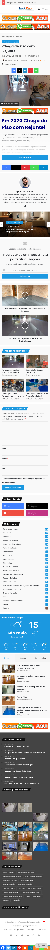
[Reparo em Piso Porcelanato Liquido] (40, 798)
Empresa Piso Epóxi (26, 880)
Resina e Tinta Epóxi (10, 578)
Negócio (6, 608)
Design (5, 604)
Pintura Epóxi (8, 555)
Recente (23, 658)
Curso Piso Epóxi (9, 582)
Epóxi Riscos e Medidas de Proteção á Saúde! (37, 395)
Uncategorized (8, 559)
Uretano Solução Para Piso (13, 574)
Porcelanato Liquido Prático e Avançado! (10, 371)
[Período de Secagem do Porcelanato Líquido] (25, 856)
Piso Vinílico (7, 563)
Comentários (40, 658)
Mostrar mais (24, 157)
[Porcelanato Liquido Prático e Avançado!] (13, 361)
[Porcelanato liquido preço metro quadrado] (8, 689)
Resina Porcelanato (10, 540)
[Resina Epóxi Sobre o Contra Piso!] (37, 361)
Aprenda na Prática (10, 548)
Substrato (6, 900)
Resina (28, 896)
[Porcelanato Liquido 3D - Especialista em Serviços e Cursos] (25, 9)
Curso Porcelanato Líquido (33, 876)
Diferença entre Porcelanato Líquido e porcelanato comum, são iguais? (32, 710)
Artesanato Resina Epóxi (12, 544)
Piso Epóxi (7, 533)
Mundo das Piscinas (10, 567)
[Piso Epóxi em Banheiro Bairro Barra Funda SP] (40, 817)
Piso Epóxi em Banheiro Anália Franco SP (20, 3)
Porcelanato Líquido (16, 37)
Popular (7, 658)
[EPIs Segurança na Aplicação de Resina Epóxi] (13, 385)
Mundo (22, 929)
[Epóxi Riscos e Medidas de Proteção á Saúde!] (37, 385)
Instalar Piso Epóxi (9, 884)
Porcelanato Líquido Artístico (31, 892)
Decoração (7, 537)
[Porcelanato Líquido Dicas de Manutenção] (25, 826)
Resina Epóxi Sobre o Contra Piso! (34, 371)
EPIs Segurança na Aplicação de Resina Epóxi (13, 395)
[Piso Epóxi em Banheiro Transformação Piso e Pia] (9, 798)
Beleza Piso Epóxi (9, 872)
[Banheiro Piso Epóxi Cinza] (25, 798)
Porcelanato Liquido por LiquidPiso (25, 926)
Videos (5, 597)
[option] (25, 224)
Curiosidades (8, 552)
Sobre (11, 929)
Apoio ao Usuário (10, 60)
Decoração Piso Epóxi (10, 880)
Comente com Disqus (37, 413)
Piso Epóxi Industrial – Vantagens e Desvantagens (21, 585)
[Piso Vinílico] (8, 700)
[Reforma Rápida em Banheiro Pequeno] (25, 817)
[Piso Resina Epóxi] (25, 846)
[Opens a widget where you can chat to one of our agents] (41, 946)
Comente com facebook (22, 413)
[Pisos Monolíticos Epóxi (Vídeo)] (9, 856)
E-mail (5, 458)
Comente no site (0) (8, 413)
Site (3, 468)
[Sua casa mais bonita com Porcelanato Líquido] (8, 669)
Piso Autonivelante (9, 888)
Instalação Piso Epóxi (25, 884)
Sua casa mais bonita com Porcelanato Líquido (28, 667)
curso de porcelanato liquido (12, 876)
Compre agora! (41, 929)
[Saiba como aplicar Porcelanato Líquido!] (8, 679)
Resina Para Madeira (11, 570)
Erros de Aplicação (10, 593)
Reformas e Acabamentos (13, 601)
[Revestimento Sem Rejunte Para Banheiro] (40, 807)
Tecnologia (30, 929)
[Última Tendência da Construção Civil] (9, 835)
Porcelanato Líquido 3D (10, 892)
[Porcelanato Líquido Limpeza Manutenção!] (9, 826)
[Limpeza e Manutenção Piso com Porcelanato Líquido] (40, 826)
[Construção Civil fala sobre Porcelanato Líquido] (9, 846)
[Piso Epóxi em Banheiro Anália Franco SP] (9, 817)
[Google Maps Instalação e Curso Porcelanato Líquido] (40, 835)
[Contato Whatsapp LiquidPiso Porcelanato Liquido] (25, 18)
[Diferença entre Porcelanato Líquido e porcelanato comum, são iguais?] (8, 710)
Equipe (16, 929)
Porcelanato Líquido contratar (12, 896)
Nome (4, 448)
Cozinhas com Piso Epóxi (26, 872)
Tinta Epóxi (16, 900)
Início (6, 37)
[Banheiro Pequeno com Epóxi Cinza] (25, 807)
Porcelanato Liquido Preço (13, 589)
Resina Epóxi (37, 896)
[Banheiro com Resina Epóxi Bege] (9, 807)
